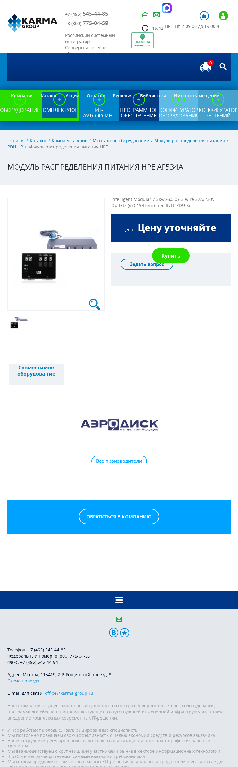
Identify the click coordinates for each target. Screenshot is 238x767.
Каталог (38, 140)
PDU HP (15, 147)
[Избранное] (124, 632)
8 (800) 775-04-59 (72, 656)
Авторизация (204, 15)
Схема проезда (23, 681)
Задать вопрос (147, 264)
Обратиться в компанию (119, 517)
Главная (15, 140)
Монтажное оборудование (121, 140)
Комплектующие (69, 140)
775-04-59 (88, 23)
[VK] (113, 632)
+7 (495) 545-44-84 (39, 662)
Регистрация (223, 15)
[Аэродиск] (119, 424)
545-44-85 (86, 13)
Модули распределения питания (189, 140)
